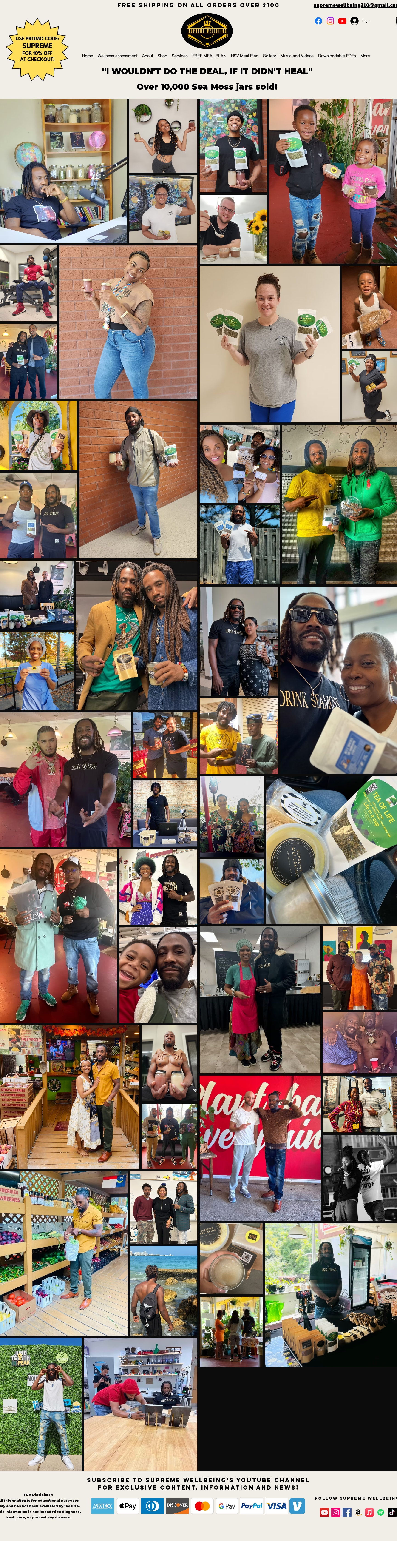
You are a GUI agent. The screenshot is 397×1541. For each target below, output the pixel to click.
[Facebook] (318, 21)
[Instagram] (330, 21)
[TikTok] (392, 1512)
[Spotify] (380, 1512)
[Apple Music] (369, 1512)
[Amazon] (358, 1512)
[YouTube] (342, 21)
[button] (47, 312)
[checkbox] (13, 311)
